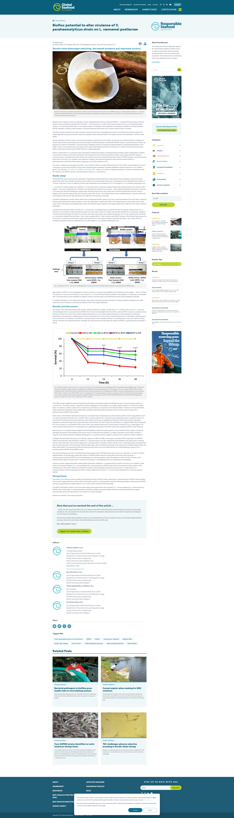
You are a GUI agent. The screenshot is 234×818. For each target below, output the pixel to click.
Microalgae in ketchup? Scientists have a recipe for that (166, 322)
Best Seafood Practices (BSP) (66, 802)
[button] (140, 43)
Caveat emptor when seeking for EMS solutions (122, 689)
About (117, 9)
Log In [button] (177, 5)
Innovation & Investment (160, 308)
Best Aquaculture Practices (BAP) (66, 796)
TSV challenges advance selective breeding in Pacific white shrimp (120, 745)
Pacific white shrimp (61, 643)
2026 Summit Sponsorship (167, 130)
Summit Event (149, 9)
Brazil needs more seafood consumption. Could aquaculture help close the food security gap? (166, 301)
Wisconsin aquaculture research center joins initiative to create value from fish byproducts (165, 280)
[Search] (179, 70)
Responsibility (156, 287)
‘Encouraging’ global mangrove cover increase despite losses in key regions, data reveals (165, 290)
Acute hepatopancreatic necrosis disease (68, 639)
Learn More (156, 62)
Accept (135, 810)
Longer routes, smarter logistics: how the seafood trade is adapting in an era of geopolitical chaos (160, 249)
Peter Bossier (76, 643)
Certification (169, 9)
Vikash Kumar (132, 643)
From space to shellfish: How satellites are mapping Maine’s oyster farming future (160, 223)
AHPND (88, 639)
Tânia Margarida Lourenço (94, 643)
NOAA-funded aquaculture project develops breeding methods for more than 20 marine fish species (166, 312)
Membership (131, 9)
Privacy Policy (146, 800)
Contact (155, 4)
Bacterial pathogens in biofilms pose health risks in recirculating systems (73, 689)
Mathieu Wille (127, 639)
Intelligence (156, 218)
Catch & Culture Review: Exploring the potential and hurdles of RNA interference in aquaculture (160, 236)
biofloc (97, 639)
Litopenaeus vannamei (111, 639)
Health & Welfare (157, 231)
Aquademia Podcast (140, 4)
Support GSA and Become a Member (74, 531)
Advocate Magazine (126, 4)
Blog (149, 4)
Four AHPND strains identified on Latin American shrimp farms (74, 745)
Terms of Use (88, 815)
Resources (57, 791)
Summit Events (59, 806)
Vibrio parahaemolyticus (115, 643)
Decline (150, 810)
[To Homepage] (64, 7)
